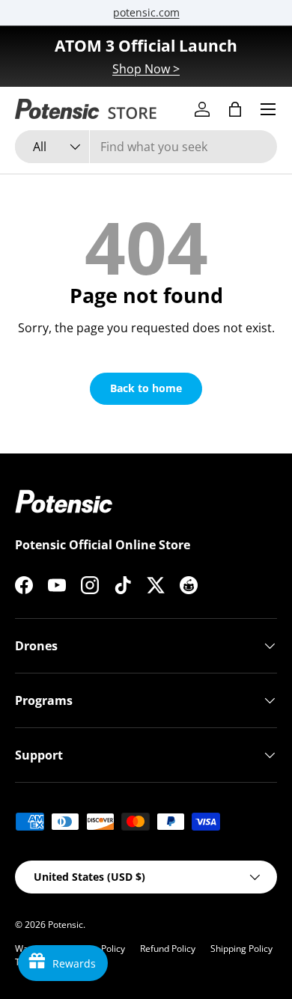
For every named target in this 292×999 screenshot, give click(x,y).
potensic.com (146, 12)
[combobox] (146, 146)
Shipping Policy (241, 948)
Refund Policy (167, 948)
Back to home (146, 388)
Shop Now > (146, 69)
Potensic (65, 924)
